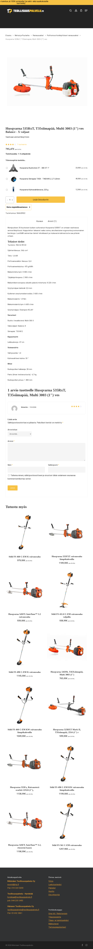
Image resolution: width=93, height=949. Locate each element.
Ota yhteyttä (54, 895)
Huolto (51, 891)
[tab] (39, 221)
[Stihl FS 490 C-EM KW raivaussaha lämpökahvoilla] (67, 762)
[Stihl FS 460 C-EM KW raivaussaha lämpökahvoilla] (24, 705)
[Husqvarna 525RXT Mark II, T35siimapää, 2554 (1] (67, 705)
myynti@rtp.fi (13, 884)
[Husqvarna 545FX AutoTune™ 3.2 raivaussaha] (24, 589)
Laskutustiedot (55, 884)
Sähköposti (53, 465)
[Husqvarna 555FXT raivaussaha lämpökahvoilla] (67, 532)
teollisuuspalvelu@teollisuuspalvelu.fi (23, 910)
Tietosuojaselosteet (57, 927)
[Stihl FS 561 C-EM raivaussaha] (67, 820)
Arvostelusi (12, 430)
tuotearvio (22, 144)
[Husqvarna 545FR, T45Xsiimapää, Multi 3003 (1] (67, 647)
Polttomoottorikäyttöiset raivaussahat (62, 35)
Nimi (10, 465)
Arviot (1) (52, 221)
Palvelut (52, 888)
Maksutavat (53, 924)
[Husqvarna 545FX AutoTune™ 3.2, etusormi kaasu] (24, 820)
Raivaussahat (38, 35)
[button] (86, 10)
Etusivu (8, 35)
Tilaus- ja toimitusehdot (58, 920)
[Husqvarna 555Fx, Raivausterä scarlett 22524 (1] (24, 762)
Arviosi (11, 441)
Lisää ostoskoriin (41, 199)
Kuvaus (39, 221)
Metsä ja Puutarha (22, 35)
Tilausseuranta (54, 917)
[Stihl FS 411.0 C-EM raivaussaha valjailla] (67, 589)
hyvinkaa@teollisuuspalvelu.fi (19, 897)
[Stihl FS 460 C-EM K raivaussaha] (24, 532)
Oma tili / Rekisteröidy (57, 913)
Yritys (50, 881)
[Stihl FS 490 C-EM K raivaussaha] (24, 647)
